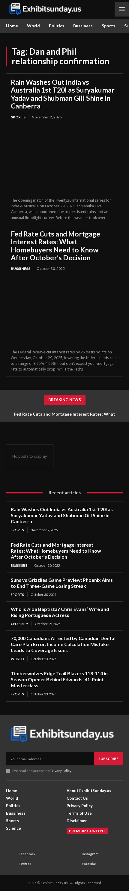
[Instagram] (74, 854)
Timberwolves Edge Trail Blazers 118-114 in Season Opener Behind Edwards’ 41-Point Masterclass (59, 679)
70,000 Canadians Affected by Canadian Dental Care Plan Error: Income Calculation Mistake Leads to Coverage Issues (63, 644)
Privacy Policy (60, 771)
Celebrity (19, 624)
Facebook (27, 854)
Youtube (89, 864)
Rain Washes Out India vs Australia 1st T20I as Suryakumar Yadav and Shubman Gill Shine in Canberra (63, 94)
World (17, 659)
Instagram (90, 854)
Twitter (25, 864)
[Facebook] (11, 854)
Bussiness (20, 268)
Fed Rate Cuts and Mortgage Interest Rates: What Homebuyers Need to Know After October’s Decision (55, 246)
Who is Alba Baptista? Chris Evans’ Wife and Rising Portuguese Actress (60, 612)
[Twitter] (11, 864)
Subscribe (108, 758)
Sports (18, 117)
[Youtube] (74, 864)
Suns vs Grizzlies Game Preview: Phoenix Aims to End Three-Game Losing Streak (62, 583)
